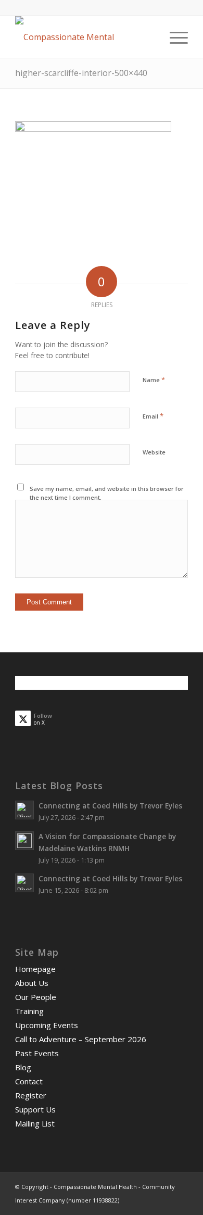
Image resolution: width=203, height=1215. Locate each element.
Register (30, 1095)
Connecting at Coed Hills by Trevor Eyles (110, 806)
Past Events (37, 1053)
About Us (31, 983)
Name (154, 379)
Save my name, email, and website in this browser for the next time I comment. (107, 493)
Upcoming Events (46, 1025)
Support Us (35, 1109)
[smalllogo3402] (84, 37)
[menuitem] (173, 37)
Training (29, 1011)
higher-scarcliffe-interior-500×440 (81, 73)
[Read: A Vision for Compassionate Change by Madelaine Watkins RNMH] (24, 840)
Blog (23, 1067)
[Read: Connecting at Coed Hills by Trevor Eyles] (24, 810)
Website (154, 452)
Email (153, 416)
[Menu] (173, 37)
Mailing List (35, 1123)
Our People (35, 997)
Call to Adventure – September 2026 (80, 1039)
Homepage (35, 969)
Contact (29, 1081)
